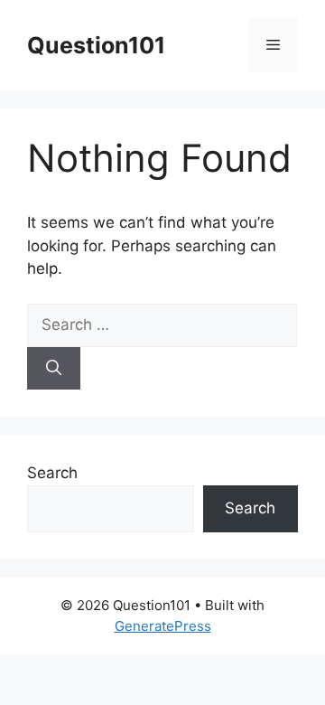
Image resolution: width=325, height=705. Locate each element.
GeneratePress (163, 625)
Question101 (96, 45)
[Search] (53, 368)
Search (52, 473)
